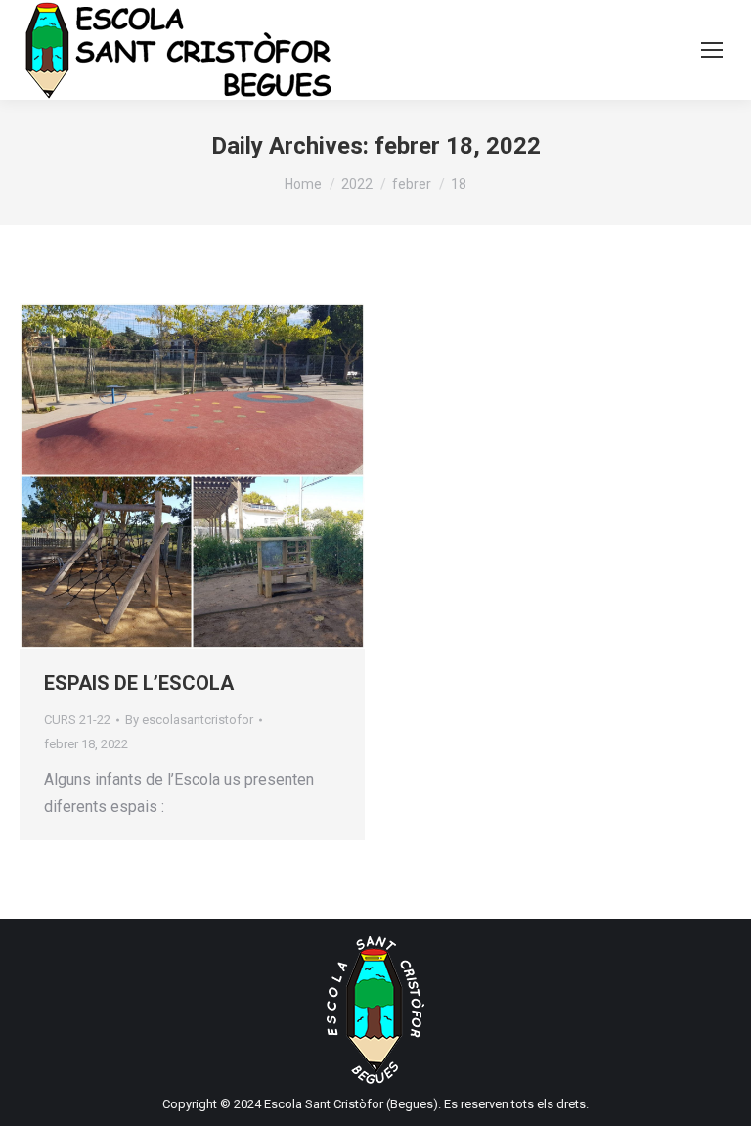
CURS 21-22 (77, 719)
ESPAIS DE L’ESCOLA (139, 683)
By (189, 719)
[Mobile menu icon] (711, 49)
